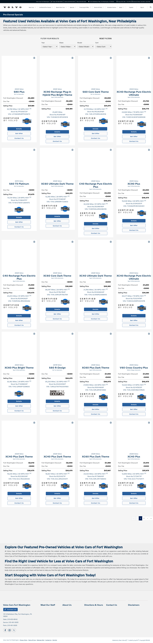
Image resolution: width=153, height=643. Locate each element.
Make (61, 43)
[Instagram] (9, 630)
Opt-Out (54, 640)
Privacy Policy (23, 640)
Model (79, 43)
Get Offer (19, 133)
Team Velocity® (123, 640)
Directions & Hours (93, 605)
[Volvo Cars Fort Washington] (12, 7)
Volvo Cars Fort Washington (11, 640)
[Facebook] (5, 630)
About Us (67, 605)
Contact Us (19, 138)
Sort (96, 43)
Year (43, 43)
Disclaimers (133, 605)
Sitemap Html (40, 640)
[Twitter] (14, 630)
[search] (150, 7)
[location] (88, 1)
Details (19, 129)
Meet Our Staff (48, 605)
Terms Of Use (32, 640)
